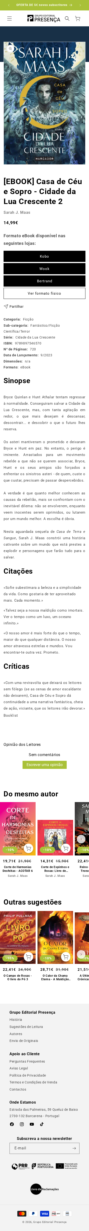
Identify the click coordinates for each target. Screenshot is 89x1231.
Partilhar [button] (16, 306)
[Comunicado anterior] (9, 5)
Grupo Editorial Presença (50, 1222)
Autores (15, 1034)
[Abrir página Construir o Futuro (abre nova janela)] (44, 1166)
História (15, 1020)
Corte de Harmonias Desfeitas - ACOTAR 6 (18, 869)
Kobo (44, 256)
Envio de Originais (23, 1041)
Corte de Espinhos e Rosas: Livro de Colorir (55, 869)
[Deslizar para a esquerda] (8, 839)
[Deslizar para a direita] (81, 839)
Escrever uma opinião (45, 764)
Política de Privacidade (27, 1075)
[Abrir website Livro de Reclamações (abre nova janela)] (44, 1189)
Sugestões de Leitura (26, 1027)
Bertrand (44, 281)
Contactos (17, 1089)
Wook (44, 269)
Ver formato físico (44, 293)
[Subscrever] (74, 1148)
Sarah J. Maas (17, 212)
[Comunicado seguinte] (80, 5)
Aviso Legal (18, 1068)
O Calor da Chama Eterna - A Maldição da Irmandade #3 (55, 977)
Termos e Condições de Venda (33, 1082)
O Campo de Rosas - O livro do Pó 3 (18, 977)
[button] (9, 18)
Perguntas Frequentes (27, 1061)
